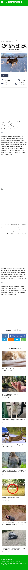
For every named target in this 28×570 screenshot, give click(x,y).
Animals (5, 75)
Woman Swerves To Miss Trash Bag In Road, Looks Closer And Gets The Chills (13, 548)
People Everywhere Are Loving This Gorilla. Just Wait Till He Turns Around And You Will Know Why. (14, 472)
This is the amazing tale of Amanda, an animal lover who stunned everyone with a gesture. (14, 523)
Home (2, 40)
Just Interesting (14, 2)
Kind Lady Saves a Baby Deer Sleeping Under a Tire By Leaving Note (14, 445)
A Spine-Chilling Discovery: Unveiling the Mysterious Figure (12, 498)
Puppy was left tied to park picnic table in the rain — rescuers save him (13, 420)
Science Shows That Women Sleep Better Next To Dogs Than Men (13, 369)
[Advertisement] (14, 23)
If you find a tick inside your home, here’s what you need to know (13, 395)
